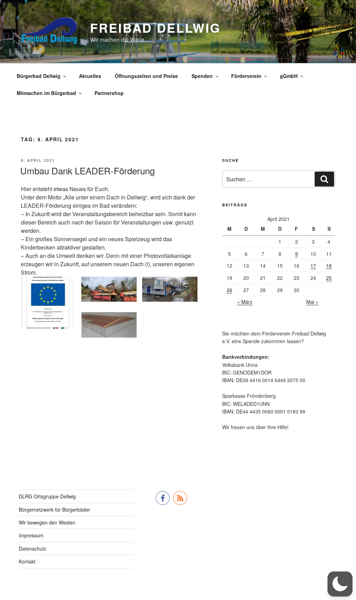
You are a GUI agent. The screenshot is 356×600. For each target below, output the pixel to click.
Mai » (312, 301)
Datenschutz (32, 548)
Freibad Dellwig (155, 27)
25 (329, 277)
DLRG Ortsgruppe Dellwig (47, 496)
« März (244, 301)
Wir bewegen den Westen (47, 522)
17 (313, 265)
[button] (340, 584)
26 (229, 289)
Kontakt (27, 561)
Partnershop (109, 92)
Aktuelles (90, 75)
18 (329, 265)
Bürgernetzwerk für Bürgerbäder (54, 509)
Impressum (31, 535)
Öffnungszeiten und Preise (146, 75)
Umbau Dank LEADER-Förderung (87, 170)
